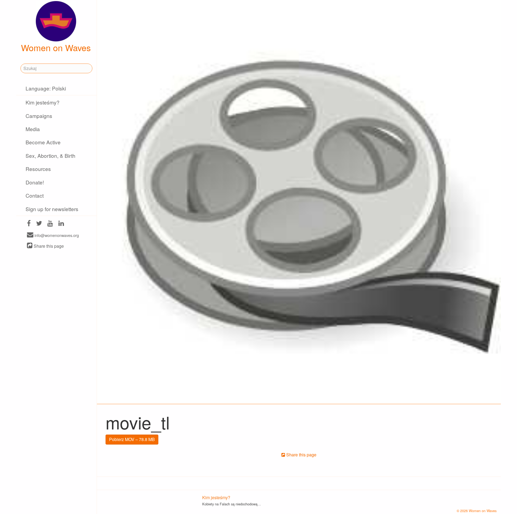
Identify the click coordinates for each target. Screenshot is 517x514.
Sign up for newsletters (52, 208)
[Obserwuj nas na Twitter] (39, 224)
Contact (35, 195)
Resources (38, 168)
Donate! (35, 182)
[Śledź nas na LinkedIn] (61, 224)
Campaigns (39, 115)
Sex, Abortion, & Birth (50, 155)
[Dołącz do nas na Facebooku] (29, 224)
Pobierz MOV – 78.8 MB (132, 439)
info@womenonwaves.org (56, 235)
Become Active (43, 142)
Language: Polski (46, 88)
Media (33, 128)
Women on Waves (56, 47)
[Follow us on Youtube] (50, 224)
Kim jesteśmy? (43, 102)
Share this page (48, 246)
